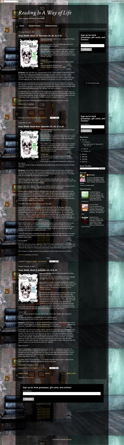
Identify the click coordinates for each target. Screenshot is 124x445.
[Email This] (51, 118)
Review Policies (34, 26)
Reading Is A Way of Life (44, 12)
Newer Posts (23, 373)
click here (35, 365)
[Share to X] (55, 118)
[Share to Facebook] (56, 118)
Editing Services (51, 26)
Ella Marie (92, 175)
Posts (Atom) (30, 377)
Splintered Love (93, 217)
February (86, 151)
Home (22, 26)
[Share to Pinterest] (58, 118)
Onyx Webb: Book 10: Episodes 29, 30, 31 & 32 (40, 36)
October (86, 142)
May (85, 149)
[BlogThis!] (53, 118)
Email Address (85, 43)
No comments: (43, 117)
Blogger (69, 439)
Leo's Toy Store (93, 204)
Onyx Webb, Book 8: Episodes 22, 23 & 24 (37, 270)
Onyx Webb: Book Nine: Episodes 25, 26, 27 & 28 (41, 126)
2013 (83, 161)
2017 (83, 140)
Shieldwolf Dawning (94, 192)
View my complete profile (87, 185)
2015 (83, 156)
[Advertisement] (94, 67)
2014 (83, 159)
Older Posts (71, 373)
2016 (83, 154)
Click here (21, 107)
